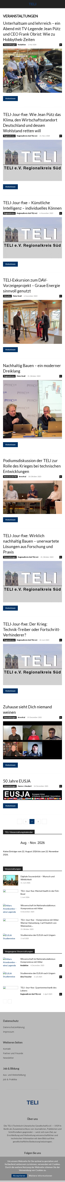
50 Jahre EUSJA (17, 781)
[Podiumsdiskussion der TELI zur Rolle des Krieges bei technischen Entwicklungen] (32, 497)
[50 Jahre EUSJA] (32, 795)
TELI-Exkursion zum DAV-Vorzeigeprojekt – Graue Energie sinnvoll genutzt (31, 285)
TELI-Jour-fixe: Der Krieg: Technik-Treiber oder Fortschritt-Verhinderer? (31, 629)
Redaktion (22, 45)
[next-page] (44, 821)
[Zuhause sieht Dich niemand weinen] (32, 740)
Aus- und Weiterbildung (14, 1074)
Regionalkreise (9, 136)
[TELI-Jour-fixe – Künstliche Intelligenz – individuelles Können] (32, 237)
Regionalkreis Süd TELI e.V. (27, 136)
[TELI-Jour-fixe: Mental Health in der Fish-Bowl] (10, 894)
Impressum (8, 1031)
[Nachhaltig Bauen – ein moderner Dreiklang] (32, 409)
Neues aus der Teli (10, 476)
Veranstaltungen (10, 45)
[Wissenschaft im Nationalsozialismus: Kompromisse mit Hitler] (10, 909)
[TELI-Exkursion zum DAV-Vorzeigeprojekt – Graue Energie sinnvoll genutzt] (32, 322)
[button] (5, 4)
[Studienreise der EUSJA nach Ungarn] (10, 939)
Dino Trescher (26, 977)
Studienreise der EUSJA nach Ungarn (38, 935)
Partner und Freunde (13, 1053)
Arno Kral (22, 476)
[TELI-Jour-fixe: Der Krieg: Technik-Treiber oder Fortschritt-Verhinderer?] (32, 664)
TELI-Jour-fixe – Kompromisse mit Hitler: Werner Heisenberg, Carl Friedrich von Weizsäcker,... (40, 923)
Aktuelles (7, 296)
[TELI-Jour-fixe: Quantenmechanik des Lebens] (10, 991)
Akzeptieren (19, 1175)
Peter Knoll (17, 296)
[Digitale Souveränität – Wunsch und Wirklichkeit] (10, 880)
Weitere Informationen (40, 1175)
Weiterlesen (10, 98)
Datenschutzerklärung (13, 1027)
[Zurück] (9, 843)
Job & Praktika (10, 1079)
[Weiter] (56, 843)
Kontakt (7, 1048)
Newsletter (8, 1057)
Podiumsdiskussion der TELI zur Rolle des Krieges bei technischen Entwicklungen (32, 466)
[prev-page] (19, 821)
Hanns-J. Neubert (25, 786)
